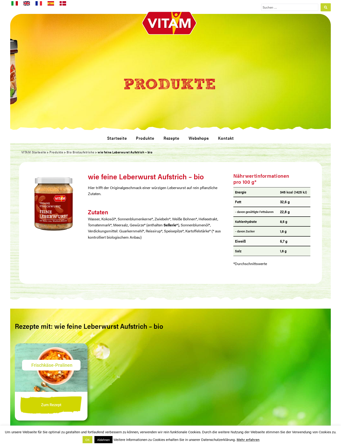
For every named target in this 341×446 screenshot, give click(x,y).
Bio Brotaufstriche (80, 152)
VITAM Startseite (33, 152)
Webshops (199, 138)
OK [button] (87, 439)
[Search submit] (326, 7)
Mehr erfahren (248, 439)
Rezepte (171, 138)
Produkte (145, 138)
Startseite (117, 138)
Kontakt (226, 138)
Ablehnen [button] (103, 439)
